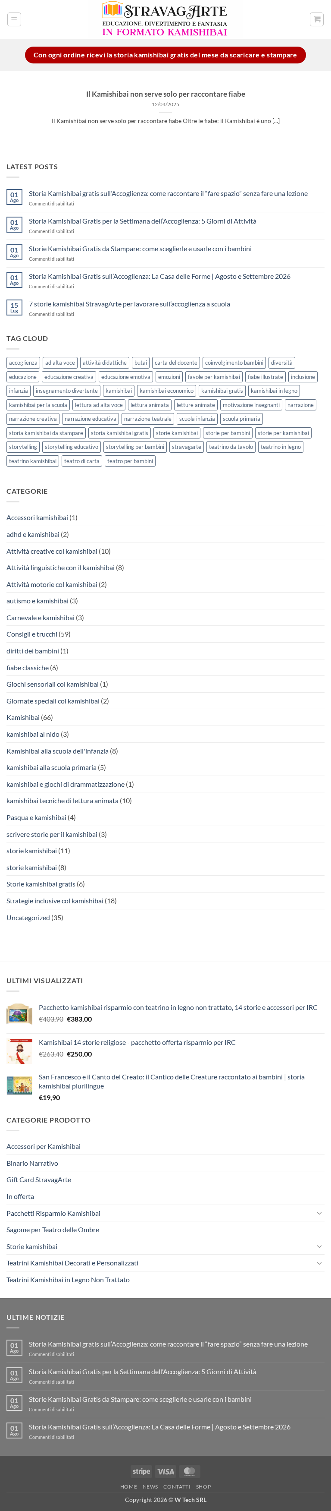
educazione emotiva (125, 376)
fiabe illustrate (265, 376)
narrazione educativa (90, 418)
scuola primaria (241, 418)
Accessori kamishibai (37, 517)
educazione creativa (69, 376)
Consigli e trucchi (31, 634)
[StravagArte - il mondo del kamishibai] (165, 19)
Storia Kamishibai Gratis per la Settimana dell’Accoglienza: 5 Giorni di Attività (142, 221)
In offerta (20, 1196)
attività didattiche (105, 362)
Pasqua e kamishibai (36, 817)
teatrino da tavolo (231, 446)
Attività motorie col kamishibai (51, 584)
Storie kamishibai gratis (40, 884)
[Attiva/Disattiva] (319, 1213)
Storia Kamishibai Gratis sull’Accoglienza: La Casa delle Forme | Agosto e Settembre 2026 (159, 276)
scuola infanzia (197, 418)
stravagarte (186, 446)
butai (140, 362)
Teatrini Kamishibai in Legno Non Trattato (68, 1279)
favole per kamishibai (214, 376)
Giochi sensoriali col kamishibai (52, 684)
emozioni (169, 376)
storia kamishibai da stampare (46, 432)
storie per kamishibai (283, 432)
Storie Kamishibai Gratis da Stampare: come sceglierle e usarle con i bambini (140, 248)
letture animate (196, 404)
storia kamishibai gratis (119, 432)
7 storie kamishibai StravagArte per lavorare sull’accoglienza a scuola (129, 304)
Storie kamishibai (31, 1246)
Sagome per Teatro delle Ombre (52, 1229)
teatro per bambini (130, 460)
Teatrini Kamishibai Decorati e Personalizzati (72, 1263)
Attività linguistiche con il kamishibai (60, 567)
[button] (14, 19)
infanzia (18, 390)
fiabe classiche (27, 667)
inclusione (303, 376)
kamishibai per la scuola (38, 404)
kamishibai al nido (32, 734)
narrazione (300, 404)
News (150, 1486)
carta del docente (176, 362)
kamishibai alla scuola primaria (51, 767)
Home (128, 1486)
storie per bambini (228, 432)
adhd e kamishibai (32, 534)
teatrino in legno (281, 446)
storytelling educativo (71, 446)
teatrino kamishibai (32, 460)
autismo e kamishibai (37, 600)
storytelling (23, 446)
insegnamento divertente (67, 390)
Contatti (176, 1486)
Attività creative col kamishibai (51, 551)
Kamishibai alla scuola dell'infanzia (57, 751)
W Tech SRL (190, 1499)
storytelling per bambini (135, 446)
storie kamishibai (177, 432)
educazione (23, 376)
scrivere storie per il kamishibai (51, 834)
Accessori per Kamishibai (43, 1146)
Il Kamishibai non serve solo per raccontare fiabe (165, 94)
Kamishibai (23, 717)
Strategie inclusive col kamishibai (54, 900)
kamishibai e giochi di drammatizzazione (65, 784)
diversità (282, 362)
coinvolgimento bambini (234, 362)
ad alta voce (60, 362)
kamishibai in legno (274, 390)
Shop (203, 1486)
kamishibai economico (167, 390)
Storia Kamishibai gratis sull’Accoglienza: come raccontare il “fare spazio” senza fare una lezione (168, 193)
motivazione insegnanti (251, 404)
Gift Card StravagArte (38, 1179)
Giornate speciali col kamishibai (53, 701)
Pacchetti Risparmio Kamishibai (53, 1213)
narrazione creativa (33, 418)
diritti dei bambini (32, 651)
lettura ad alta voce (99, 404)
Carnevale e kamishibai (40, 617)
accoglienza (23, 362)
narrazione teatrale (148, 418)
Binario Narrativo (32, 1163)
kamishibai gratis (222, 390)
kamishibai (119, 390)
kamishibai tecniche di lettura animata (62, 800)
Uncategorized (28, 917)
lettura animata (150, 404)
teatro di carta (82, 460)
